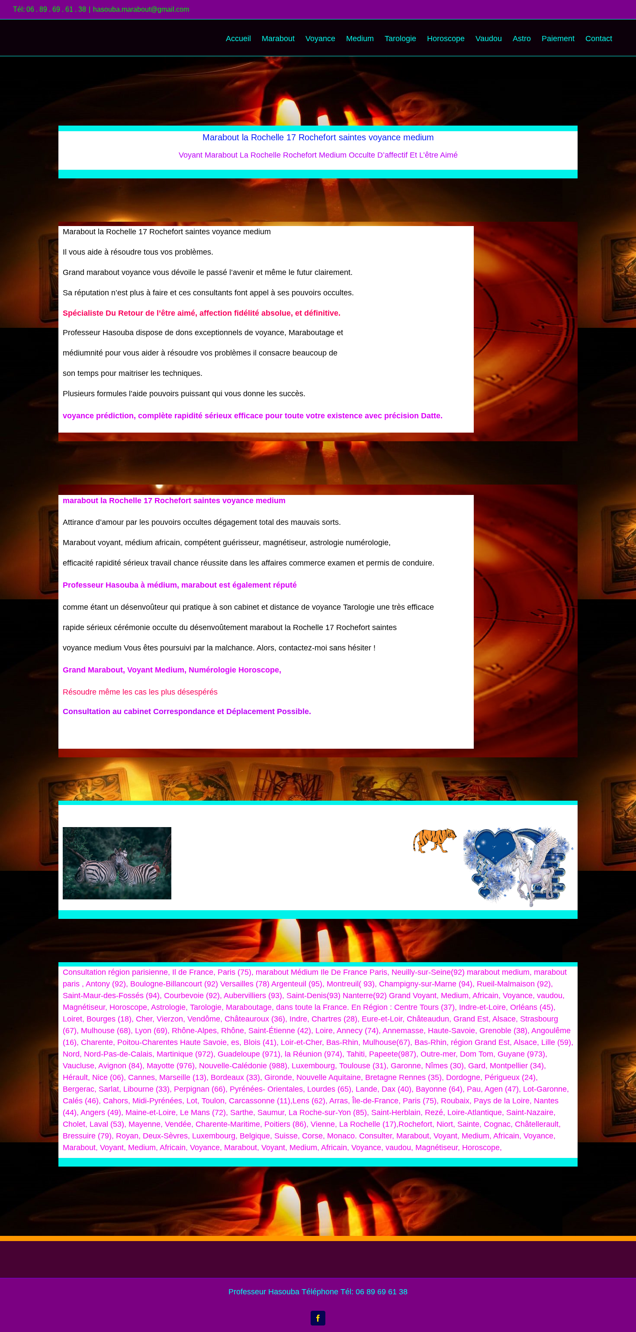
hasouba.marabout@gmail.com (141, 9)
